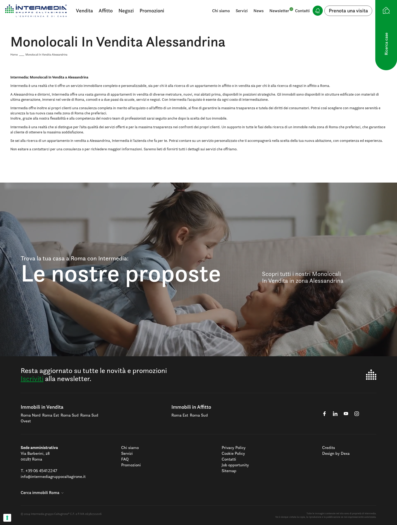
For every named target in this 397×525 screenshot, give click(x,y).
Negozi (126, 10)
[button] (42, 492)
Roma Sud (70, 415)
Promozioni (152, 10)
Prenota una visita (348, 10)
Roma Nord (31, 415)
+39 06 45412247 (41, 470)
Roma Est (50, 415)
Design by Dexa (336, 453)
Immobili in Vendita (42, 407)
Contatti (302, 10)
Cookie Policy (233, 453)
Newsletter (279, 10)
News (259, 10)
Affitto (106, 10)
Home (14, 54)
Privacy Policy (234, 447)
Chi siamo (221, 10)
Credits (328, 447)
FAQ (125, 459)
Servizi (242, 10)
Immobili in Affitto (191, 407)
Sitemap (229, 470)
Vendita (84, 10)
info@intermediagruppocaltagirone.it (53, 476)
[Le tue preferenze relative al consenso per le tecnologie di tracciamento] (7, 518)
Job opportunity (235, 464)
